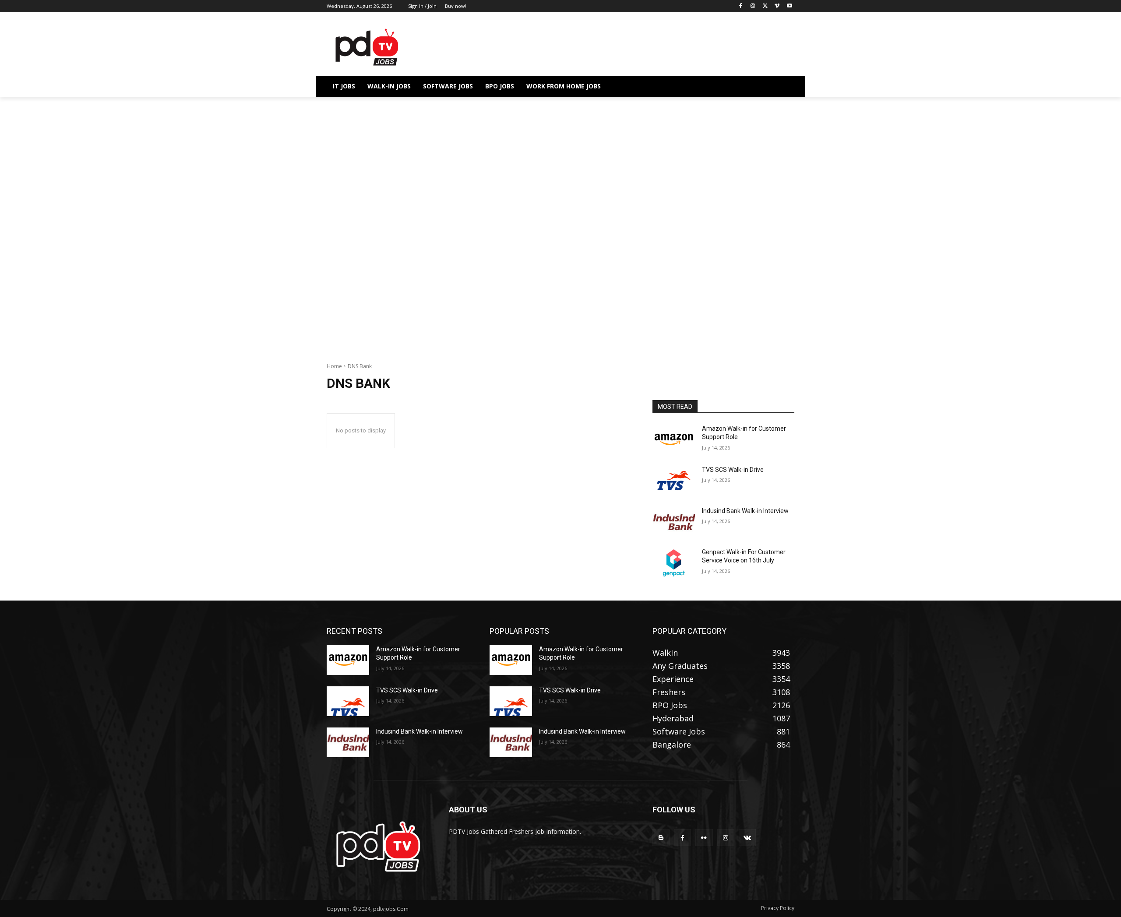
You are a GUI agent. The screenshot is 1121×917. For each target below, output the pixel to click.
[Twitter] (765, 6)
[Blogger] (661, 837)
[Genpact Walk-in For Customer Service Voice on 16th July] (673, 563)
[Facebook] (741, 6)
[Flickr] (703, 837)
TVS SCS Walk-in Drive (733, 469)
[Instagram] (753, 6)
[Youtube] (789, 6)
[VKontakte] (747, 837)
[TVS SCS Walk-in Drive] (673, 480)
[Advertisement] (560, 161)
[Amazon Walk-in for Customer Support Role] (673, 439)
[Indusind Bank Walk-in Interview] (673, 522)
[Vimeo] (777, 6)
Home (334, 366)
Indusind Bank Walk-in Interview (745, 510)
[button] (783, 86)
